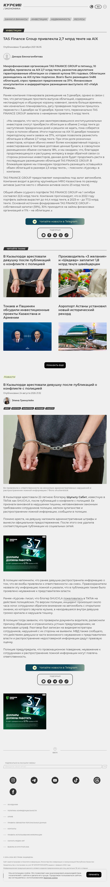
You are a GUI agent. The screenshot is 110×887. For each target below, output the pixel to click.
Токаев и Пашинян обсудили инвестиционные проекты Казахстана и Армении (26, 311)
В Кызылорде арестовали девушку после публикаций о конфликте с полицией (26, 260)
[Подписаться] (105, 766)
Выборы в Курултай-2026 (18, 847)
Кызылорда (28, 408)
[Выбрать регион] (91, 7)
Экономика (12, 8)
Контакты (12, 829)
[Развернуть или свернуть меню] (105, 7)
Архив (10, 817)
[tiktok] (75, 780)
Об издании (13, 805)
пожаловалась (73, 598)
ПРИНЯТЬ (94, 874)
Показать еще (55, 365)
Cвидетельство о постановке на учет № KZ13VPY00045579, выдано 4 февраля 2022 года (36, 865)
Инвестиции (39, 19)
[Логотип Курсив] (12, 5)
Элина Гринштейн (23, 400)
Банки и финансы (16, 19)
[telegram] (34, 780)
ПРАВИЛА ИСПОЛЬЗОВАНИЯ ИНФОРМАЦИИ (25, 835)
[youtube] (55, 780)
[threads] (97, 780)
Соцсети (50, 408)
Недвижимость (60, 19)
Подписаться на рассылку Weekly (20, 763)
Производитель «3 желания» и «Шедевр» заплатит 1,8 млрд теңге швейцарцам (82, 260)
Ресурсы (79, 19)
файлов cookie (51, 877)
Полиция (40, 408)
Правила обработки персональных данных (27, 823)
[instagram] (13, 780)
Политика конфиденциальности (22, 811)
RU (98, 6)
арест (7, 408)
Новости (9, 376)
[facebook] (13, 791)
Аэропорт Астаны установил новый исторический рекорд (82, 310)
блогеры (16, 408)
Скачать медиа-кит (16, 841)
